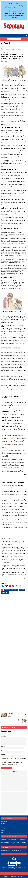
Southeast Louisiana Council (16, 138)
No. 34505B (19, 512)
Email (2, 750)
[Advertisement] (14, 653)
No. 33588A (21, 240)
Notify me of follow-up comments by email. (12, 762)
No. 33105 (12, 444)
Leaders (3, 825)
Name (2, 746)
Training (3, 828)
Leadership (7, 589)
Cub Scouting (4, 821)
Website (3, 754)
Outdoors (3, 830)
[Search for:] (14, 39)
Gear (2, 832)
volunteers (5, 592)
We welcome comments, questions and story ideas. (11, 850)
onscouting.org (13, 842)
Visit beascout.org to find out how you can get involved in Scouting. (14, 868)
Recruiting (14, 589)
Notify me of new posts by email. (10, 764)
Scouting (22, 589)
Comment (3, 736)
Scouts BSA (3, 823)
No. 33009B (17, 211)
